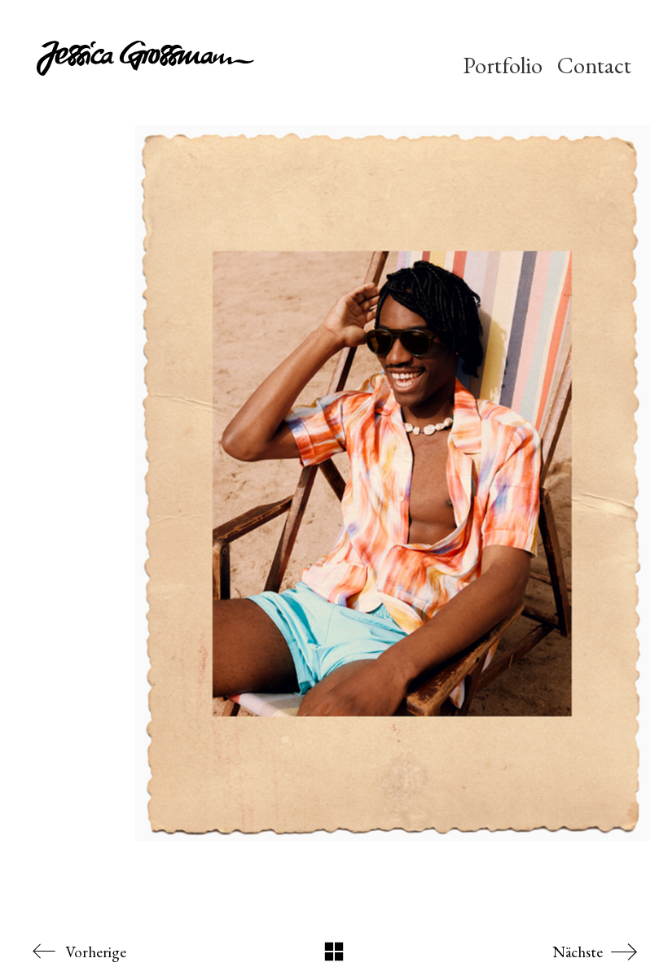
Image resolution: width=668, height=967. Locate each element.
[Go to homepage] (192, 65)
